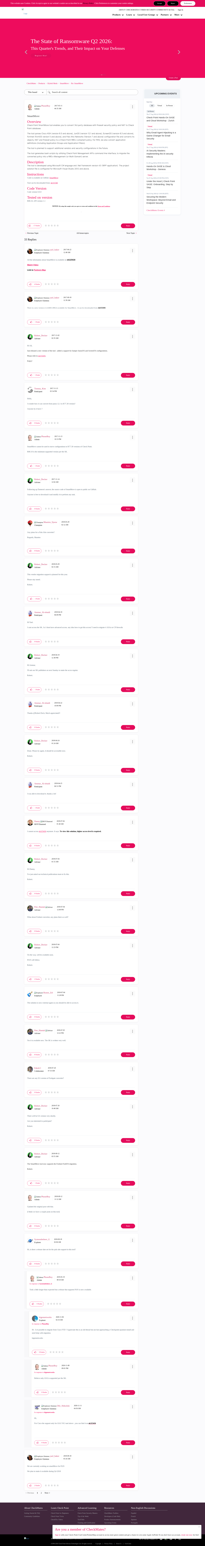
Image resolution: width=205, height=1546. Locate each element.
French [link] (133, 1516)
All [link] (152, 105)
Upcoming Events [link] (110, 1523)
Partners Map (40, 270)
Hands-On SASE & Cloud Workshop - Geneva (159, 168)
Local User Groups (146, 15)
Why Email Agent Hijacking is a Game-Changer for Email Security (161, 135)
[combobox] (92, 92)
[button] (159, 3)
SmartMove (64, 83)
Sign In (180, 10)
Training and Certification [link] (86, 1523)
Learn (129, 15)
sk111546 (54, 183)
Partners (165, 15)
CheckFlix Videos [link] (57, 1519)
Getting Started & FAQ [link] (32, 1513)
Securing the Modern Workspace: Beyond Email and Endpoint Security (161, 200)
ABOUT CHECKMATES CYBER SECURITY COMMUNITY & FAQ (146, 10)
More (176, 15)
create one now (186, 1535)
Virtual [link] (159, 105)
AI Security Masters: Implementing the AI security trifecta (160, 153)
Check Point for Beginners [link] (60, 1513)
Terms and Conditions (104, 206)
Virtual (150, 126)
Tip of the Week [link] (83, 1516)
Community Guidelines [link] (32, 1516)
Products (116, 15)
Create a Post (173, 78)
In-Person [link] (169, 105)
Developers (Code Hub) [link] (112, 1516)
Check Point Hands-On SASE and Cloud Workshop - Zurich (161, 119)
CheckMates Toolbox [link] (111, 1513)
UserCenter (128, 1543)
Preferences (188, 3)
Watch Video (32, 265)
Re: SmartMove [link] (77, 83)
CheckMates (31, 83)
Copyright (98, 1543)
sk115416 (41, 356)
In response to (41, 1284)
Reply (128, 226)
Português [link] (134, 1523)
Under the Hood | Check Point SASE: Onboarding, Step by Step (161, 184)
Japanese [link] (134, 1519)
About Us (118, 1543)
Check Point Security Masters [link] (87, 1513)
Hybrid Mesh (52, 83)
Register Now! (41, 56)
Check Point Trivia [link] (57, 1516)
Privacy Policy (88, 3)
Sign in (57, 1535)
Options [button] (135, 83)
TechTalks (81, 1519)
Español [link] (133, 1513)
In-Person (151, 111)
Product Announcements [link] (112, 1519)
